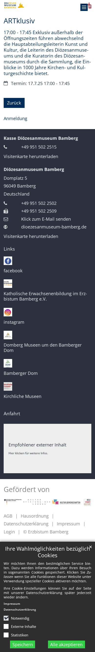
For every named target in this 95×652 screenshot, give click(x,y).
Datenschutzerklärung (20, 609)
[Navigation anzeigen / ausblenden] (84, 7)
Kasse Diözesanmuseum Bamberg (41, 138)
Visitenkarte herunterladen (31, 156)
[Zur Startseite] (47, 5)
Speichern (22, 644)
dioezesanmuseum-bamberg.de (53, 227)
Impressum (12, 604)
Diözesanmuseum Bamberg (34, 169)
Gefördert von (27, 489)
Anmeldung (15, 118)
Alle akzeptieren (66, 644)
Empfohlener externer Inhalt (37, 445)
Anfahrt (12, 413)
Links (9, 249)
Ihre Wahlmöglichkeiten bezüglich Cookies (47, 551)
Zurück (14, 103)
